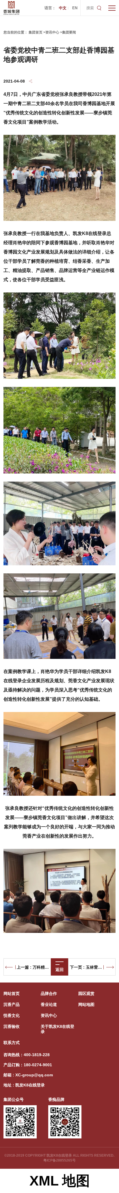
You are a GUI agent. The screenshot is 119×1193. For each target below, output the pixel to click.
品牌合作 (49, 993)
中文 (62, 8)
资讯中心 (49, 1015)
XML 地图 (59, 1180)
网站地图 (86, 1004)
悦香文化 (11, 1015)
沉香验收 (11, 1026)
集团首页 (35, 32)
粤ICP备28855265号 (59, 1160)
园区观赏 (86, 993)
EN (74, 8)
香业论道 (49, 1004)
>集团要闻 (68, 32)
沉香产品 (11, 1004)
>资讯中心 (51, 32)
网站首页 (11, 993)
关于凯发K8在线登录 (57, 1029)
